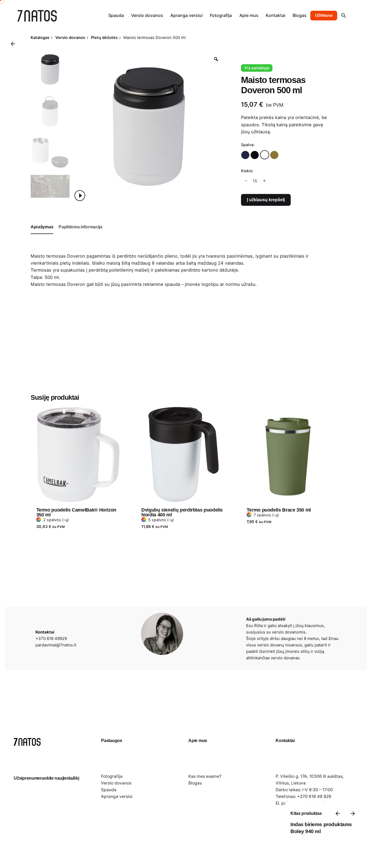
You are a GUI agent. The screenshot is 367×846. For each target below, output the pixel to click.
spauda (172, 284)
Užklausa (323, 15)
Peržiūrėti (46, 402)
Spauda (108, 789)
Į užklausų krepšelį (266, 199)
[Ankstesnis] (337, 813)
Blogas (195, 783)
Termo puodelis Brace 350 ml (279, 510)
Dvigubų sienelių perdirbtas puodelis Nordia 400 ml (182, 512)
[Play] (79, 195)
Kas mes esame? (204, 776)
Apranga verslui (116, 796)
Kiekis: (247, 170)
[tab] (42, 233)
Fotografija (112, 776)
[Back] (12, 43)
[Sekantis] (352, 813)
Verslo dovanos (116, 783)
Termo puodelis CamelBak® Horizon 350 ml (76, 512)
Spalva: (247, 144)
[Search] (343, 15)
